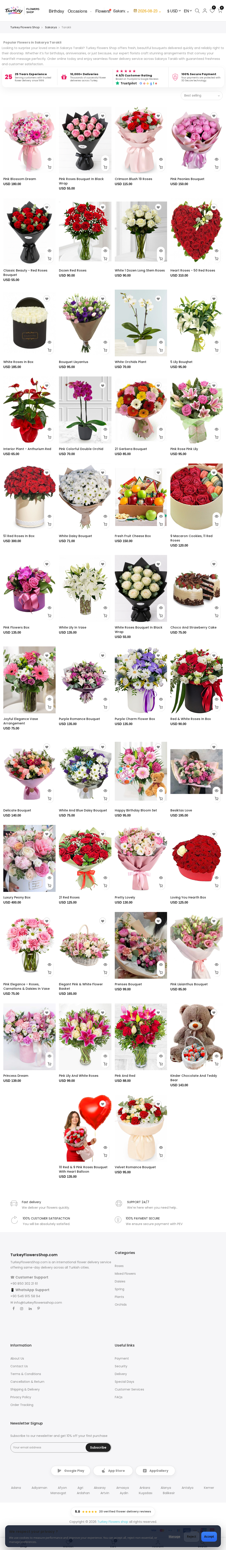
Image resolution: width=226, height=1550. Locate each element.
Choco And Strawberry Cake (193, 627)
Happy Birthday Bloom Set (136, 810)
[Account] (204, 10)
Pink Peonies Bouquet (187, 179)
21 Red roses (69, 897)
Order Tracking (21, 1405)
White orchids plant (130, 362)
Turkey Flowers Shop (25, 27)
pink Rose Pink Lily (184, 449)
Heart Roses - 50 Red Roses (192, 270)
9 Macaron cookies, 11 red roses (191, 538)
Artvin (104, 1493)
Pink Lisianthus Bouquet (189, 984)
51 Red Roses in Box (18, 536)
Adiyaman (39, 1487)
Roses (119, 1266)
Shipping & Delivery (25, 1389)
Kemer (209, 1487)
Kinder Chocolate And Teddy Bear (193, 1077)
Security (121, 1366)
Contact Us (19, 1366)
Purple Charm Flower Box (135, 719)
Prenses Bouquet (128, 984)
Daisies (120, 1281)
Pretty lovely (125, 897)
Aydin (124, 1493)
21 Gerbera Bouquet (131, 449)
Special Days (124, 1381)
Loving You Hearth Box (188, 897)
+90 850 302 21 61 (24, 1283)
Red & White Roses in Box (190, 719)
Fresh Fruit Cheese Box (133, 536)
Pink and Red (125, 1075)
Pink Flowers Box (16, 627)
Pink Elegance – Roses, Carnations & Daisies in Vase (26, 986)
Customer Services (129, 1389)
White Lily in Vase (72, 627)
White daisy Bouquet (75, 536)
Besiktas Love (181, 810)
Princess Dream (15, 1075)
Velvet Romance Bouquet (135, 1167)
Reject (191, 1537)
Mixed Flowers (125, 1273)
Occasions (77, 11)
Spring (119, 1289)
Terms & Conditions (25, 1374)
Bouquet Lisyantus (73, 362)
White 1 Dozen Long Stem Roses (140, 270)
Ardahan (83, 1493)
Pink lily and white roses (78, 1075)
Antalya (187, 1487)
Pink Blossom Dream (19, 179)
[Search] (197, 10)
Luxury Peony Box (16, 897)
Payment (122, 1358)
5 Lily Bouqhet (181, 362)
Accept (209, 1537)
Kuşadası (145, 1493)
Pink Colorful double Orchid (81, 449)
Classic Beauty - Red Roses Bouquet (25, 272)
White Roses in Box (18, 362)
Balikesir (169, 1493)
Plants (119, 1297)
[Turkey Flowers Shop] (24, 10)
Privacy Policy (20, 1397)
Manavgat (58, 1493)
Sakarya (51, 27)
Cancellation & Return (27, 1381)
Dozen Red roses (73, 270)
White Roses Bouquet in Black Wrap (138, 629)
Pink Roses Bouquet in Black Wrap (81, 181)
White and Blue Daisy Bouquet (83, 810)
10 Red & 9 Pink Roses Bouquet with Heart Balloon (83, 1169)
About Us (17, 1358)
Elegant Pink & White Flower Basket (81, 986)
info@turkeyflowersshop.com (38, 1302)
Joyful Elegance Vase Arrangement (20, 721)
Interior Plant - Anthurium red (27, 449)
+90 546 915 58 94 (25, 1296)
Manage (174, 1537)
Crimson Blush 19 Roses (133, 179)
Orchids (121, 1304)
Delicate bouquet (17, 810)
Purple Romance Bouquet (79, 719)
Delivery (121, 1374)
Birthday (56, 11)
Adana (16, 1487)
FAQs (118, 1397)
